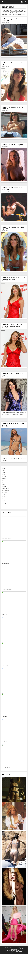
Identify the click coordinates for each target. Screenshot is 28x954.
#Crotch (4, 505)
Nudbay (14, 2)
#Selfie (3, 501)
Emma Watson (5, 691)
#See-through (5, 490)
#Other (3, 507)
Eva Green (4, 614)
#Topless (4, 494)
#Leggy (3, 484)
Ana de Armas (5, 716)
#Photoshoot (5, 488)
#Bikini (3, 468)
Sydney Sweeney (6, 563)
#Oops (3, 470)
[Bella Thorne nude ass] (14, 849)
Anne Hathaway (6, 767)
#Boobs (4, 476)
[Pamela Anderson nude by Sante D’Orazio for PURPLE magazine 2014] (14, 886)
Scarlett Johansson (6, 589)
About (13, 952)
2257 (20, 952)
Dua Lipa (4, 640)
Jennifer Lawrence (6, 742)
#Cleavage (4, 492)
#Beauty (4, 503)
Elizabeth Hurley (5, 22)
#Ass (3, 480)
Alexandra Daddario (6, 538)
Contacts (8, 952)
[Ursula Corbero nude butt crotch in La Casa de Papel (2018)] (14, 789)
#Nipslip (4, 486)
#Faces (3, 499)
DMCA (17, 952)
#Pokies (4, 496)
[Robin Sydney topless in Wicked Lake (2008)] (14, 816)
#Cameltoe (4, 478)
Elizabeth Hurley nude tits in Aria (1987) (12, 145)
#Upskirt (4, 472)
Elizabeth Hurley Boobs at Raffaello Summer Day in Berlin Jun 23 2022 (13, 278)
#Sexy (3, 474)
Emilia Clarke (5, 665)
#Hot (3, 482)
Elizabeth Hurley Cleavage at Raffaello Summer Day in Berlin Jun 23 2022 (12, 325)
